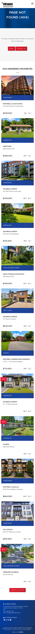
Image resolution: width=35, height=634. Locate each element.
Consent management (25, 629)
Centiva (20, 632)
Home (11, 48)
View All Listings (17, 590)
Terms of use (15, 629)
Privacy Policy (7, 629)
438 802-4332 (10, 611)
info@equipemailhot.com (13, 612)
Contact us (21, 48)
